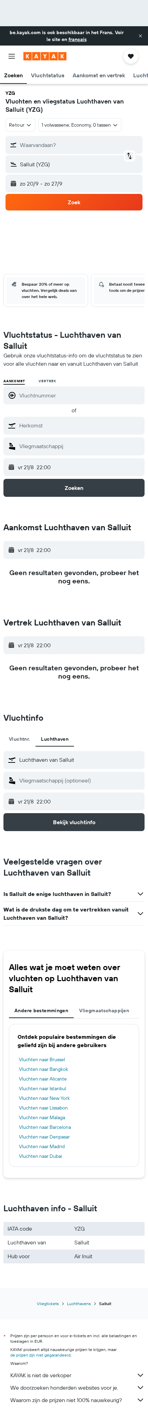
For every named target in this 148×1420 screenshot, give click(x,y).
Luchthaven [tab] (54, 739)
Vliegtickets (48, 1303)
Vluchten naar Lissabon (43, 1108)
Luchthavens (79, 1303)
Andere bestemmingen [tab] (41, 1010)
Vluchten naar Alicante (43, 1079)
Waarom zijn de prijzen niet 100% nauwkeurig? (66, 1400)
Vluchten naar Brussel (42, 1059)
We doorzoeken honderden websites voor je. (64, 1387)
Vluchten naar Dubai (40, 1156)
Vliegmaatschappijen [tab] (104, 1010)
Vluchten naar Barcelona (45, 1127)
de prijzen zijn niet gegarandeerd (40, 1355)
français (77, 39)
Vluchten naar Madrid (42, 1146)
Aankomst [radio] (14, 381)
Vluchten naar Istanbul (42, 1088)
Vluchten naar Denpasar (44, 1137)
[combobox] (80, 425)
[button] (140, 35)
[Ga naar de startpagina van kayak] (44, 56)
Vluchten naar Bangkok (43, 1069)
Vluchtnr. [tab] (19, 739)
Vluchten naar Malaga (42, 1117)
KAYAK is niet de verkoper (40, 1375)
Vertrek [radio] (47, 381)
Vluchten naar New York (44, 1098)
